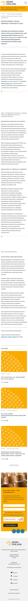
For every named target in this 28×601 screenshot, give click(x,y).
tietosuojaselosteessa (15, 514)
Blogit (15, 7)
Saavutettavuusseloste (14, 593)
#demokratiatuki (10, 16)
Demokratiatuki (19, 13)
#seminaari (16, 16)
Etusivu (3, 7)
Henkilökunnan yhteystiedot (14, 567)
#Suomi (20, 16)
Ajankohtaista (9, 7)
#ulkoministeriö (4, 17)
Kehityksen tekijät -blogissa (9, 337)
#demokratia (4, 16)
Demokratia (12, 13)
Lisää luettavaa (14, 465)
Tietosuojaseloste (14, 589)
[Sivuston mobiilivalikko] (25, 3)
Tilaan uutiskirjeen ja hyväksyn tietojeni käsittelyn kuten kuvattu (13, 513)
